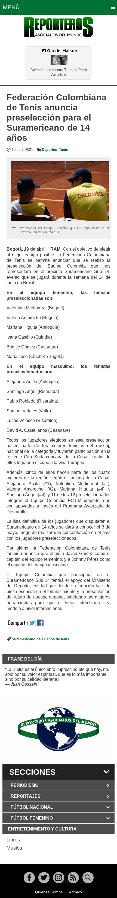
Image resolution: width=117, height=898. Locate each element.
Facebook (29, 877)
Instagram (58, 877)
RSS (73, 877)
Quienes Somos (49, 892)
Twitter (44, 877)
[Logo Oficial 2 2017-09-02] (58, 729)
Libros (13, 840)
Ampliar (58, 74)
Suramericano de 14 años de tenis (40, 639)
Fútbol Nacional (32, 807)
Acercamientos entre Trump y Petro (58, 70)
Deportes (49, 150)
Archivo (75, 892)
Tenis (63, 150)
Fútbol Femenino (32, 818)
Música (14, 848)
